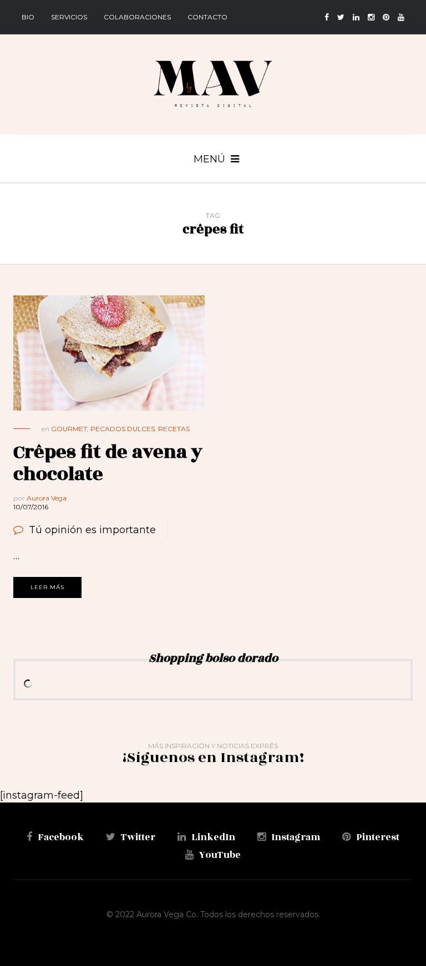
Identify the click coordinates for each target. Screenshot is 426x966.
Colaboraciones (137, 17)
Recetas (174, 429)
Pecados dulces (122, 429)
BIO (28, 17)
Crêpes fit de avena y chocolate (107, 463)
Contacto (207, 17)
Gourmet (69, 429)
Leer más (47, 587)
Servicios (69, 17)
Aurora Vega (47, 498)
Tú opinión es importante (92, 530)
